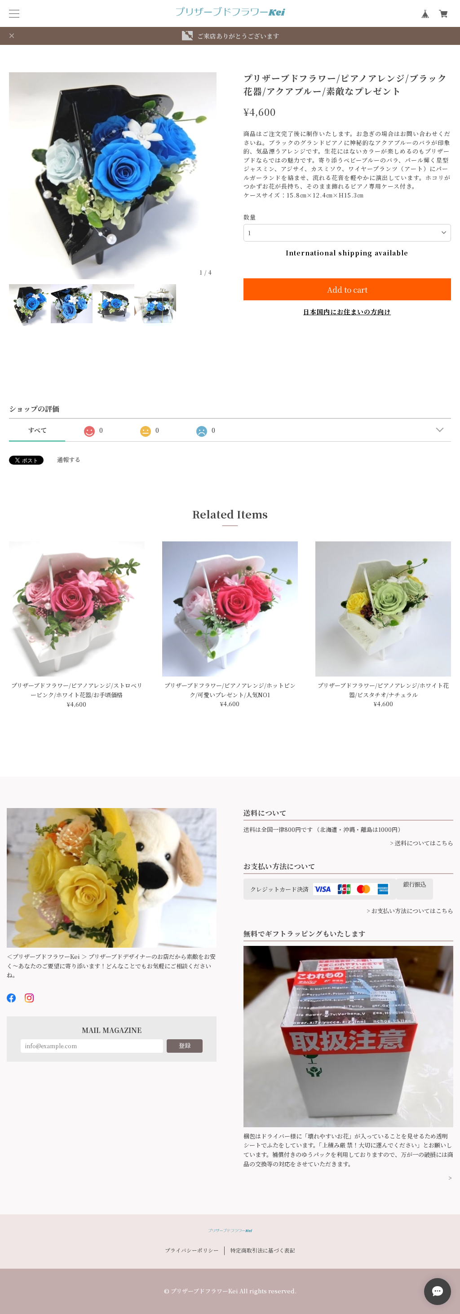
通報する (68, 459)
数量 (249, 217)
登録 (184, 1045)
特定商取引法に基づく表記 (262, 1250)
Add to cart (347, 289)
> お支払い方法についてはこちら (410, 910)
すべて (37, 430)
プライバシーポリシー (192, 1250)
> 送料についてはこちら (421, 843)
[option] (113, 176)
